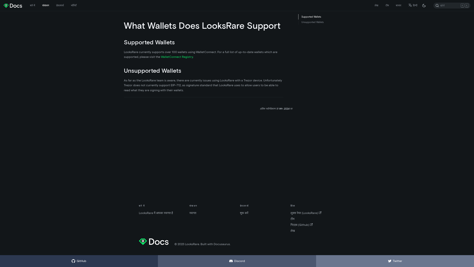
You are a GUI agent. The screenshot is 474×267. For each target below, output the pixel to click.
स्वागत (192, 213)
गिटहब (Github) (300, 225)
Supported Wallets (311, 16)
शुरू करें (244, 213)
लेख (376, 5)
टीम (387, 5)
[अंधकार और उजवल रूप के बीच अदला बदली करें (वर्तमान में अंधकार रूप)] (424, 6)
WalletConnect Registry (177, 57)
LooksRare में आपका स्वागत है (156, 213)
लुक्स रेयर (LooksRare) (304, 213)
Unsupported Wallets (312, 22)
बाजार (398, 5)
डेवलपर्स (60, 5)
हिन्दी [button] (415, 5)
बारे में (32, 5)
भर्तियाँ (73, 5)
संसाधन (45, 5)
